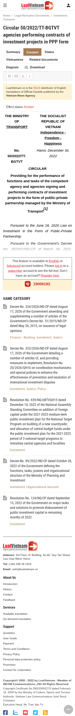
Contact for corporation (17, 669)
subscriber (15, 270)
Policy (42, 389)
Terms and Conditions (16, 648)
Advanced (14, 265)
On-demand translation (17, 618)
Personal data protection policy (22, 659)
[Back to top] (68, 709)
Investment (44, 337)
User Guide (10, 638)
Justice (57, 337)
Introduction (10, 583)
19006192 (41, 284)
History (7, 589)
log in (58, 265)
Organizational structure (42, 487)
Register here (50, 275)
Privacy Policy (11, 654)
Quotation (9, 632)
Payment (8, 643)
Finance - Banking (22, 337)
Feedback (9, 599)
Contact (7, 594)
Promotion (9, 664)
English (54, 261)
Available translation (15, 613)
